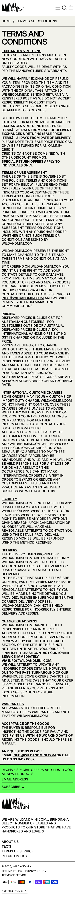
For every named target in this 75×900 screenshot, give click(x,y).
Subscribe (11, 787)
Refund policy (15, 856)
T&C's (6, 846)
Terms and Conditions (36, 21)
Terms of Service (17, 851)
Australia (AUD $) (13, 890)
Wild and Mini (22, 866)
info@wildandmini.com (23, 298)
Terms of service (14, 875)
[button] (64, 8)
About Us (10, 842)
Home (6, 21)
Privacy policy (35, 871)
